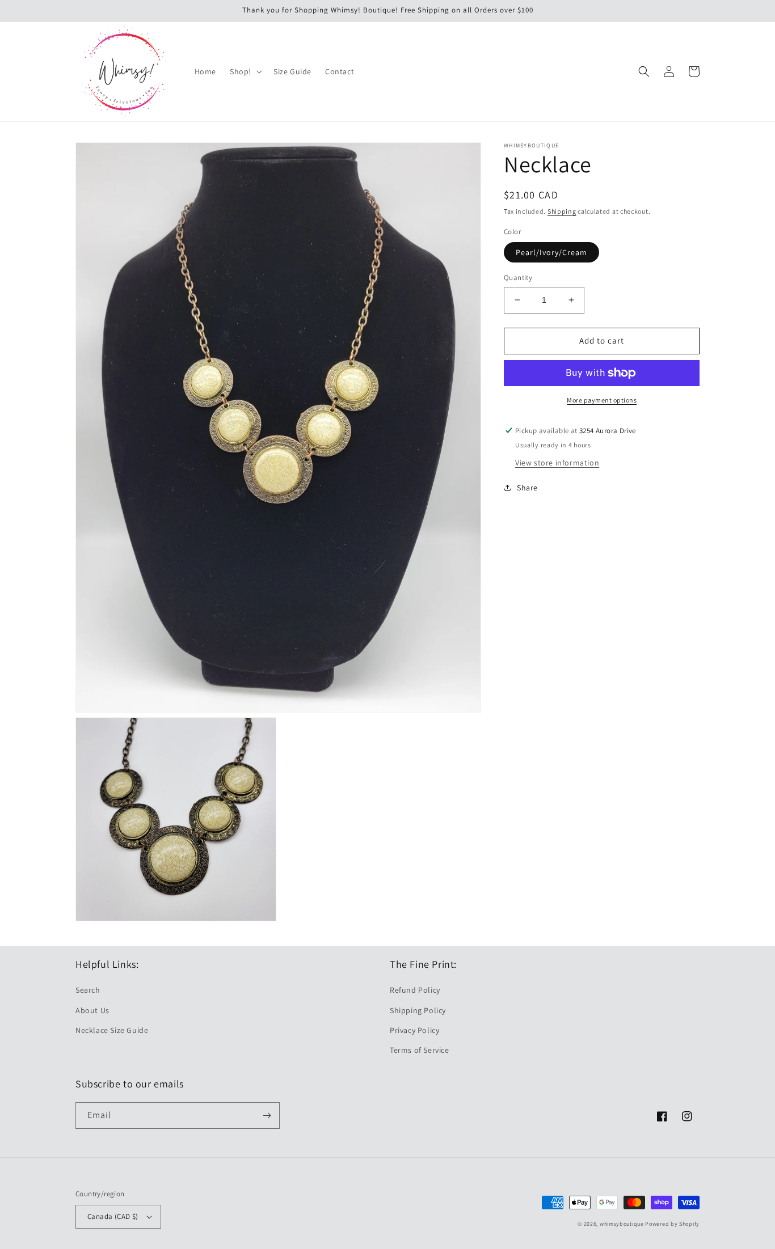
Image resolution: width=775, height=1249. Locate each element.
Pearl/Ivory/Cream (551, 252)
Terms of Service (419, 1050)
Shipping (561, 211)
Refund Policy (415, 990)
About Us (92, 1010)
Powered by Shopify (672, 1223)
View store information (557, 463)
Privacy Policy (414, 1030)
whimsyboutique (622, 1223)
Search (87, 990)
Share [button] (527, 487)
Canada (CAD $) (112, 1216)
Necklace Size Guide (111, 1030)
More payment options (602, 400)
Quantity (518, 277)
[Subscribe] (266, 1115)
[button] (245, 71)
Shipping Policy (418, 1010)
